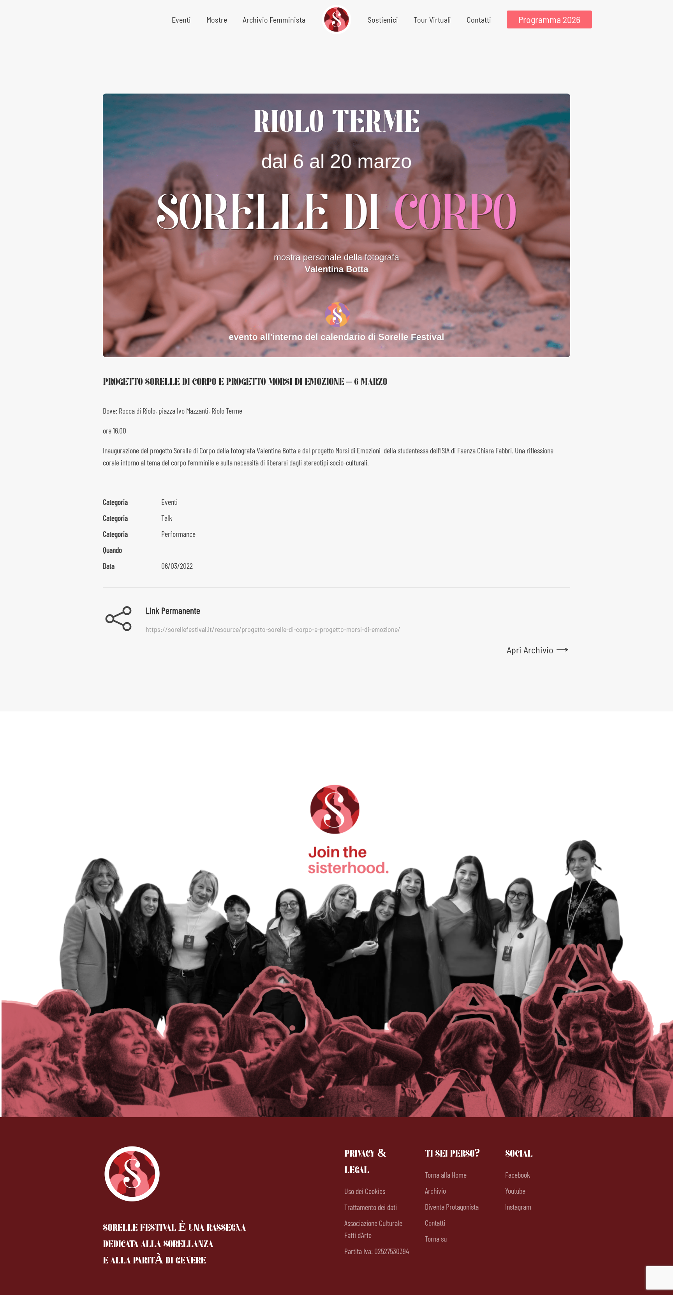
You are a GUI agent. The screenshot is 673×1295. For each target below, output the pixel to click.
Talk (166, 517)
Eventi (169, 501)
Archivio (435, 1190)
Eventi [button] (181, 19)
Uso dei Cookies (364, 1191)
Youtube (515, 1190)
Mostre (216, 19)
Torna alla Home (446, 1174)
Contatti (479, 19)
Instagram (518, 1206)
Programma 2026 (549, 19)
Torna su (436, 1238)
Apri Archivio (530, 649)
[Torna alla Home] (336, 19)
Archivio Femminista (274, 19)
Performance (178, 533)
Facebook (517, 1174)
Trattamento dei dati (370, 1207)
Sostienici (383, 19)
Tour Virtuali (432, 19)
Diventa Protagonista (452, 1206)
